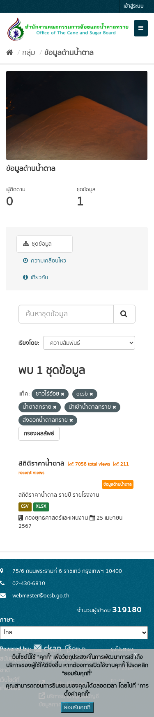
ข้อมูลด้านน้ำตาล (69, 52)
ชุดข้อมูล (41, 244)
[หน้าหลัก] (9, 52)
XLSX (41, 507)
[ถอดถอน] (62, 394)
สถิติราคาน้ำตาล (41, 463)
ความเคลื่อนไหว (47, 261)
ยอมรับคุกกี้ (77, 707)
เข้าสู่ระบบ (134, 6)
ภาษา (6, 620)
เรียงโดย (28, 343)
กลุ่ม (28, 52)
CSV (25, 507)
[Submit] (124, 314)
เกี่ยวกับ (38, 278)
